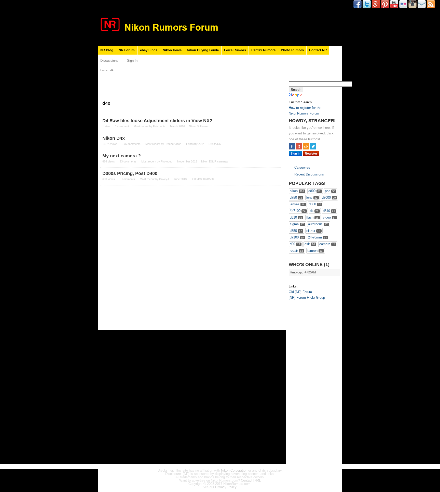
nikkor (313, 231)
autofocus (318, 224)
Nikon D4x (113, 138)
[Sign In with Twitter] (313, 146)
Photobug (166, 161)
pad (330, 191)
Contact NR (318, 50)
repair (296, 251)
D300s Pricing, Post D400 (129, 173)
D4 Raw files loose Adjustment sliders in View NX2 (157, 120)
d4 (314, 211)
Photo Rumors (292, 50)
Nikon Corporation (234, 470)
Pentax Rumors (263, 50)
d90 (295, 244)
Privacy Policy (225, 487)
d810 (329, 211)
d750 (296, 197)
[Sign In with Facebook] (292, 146)
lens (312, 197)
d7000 (329, 197)
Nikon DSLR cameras (214, 161)
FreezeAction (173, 143)
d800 (314, 191)
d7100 (297, 237)
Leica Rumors (235, 50)
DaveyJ (164, 179)
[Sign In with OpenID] (306, 146)
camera (327, 244)
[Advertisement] (309, 382)
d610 (296, 217)
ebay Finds (148, 50)
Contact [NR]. (251, 480)
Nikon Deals (172, 50)
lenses (297, 204)
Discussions (109, 60)
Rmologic (297, 272)
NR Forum (127, 50)
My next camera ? (121, 155)
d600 (315, 204)
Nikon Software (198, 126)
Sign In (132, 60)
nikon (297, 191)
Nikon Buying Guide (203, 50)
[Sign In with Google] (299, 146)
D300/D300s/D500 (202, 179)
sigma (297, 224)
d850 (296, 231)
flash (312, 217)
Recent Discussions (308, 174)
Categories (301, 167)
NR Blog (106, 50)
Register (311, 153)
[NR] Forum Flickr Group (307, 297)
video (329, 217)
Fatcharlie (159, 126)
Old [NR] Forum (300, 292)
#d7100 (298, 211)
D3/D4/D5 (215, 143)
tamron (315, 251)
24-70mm (317, 237)
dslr (310, 244)
